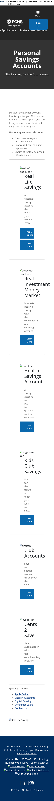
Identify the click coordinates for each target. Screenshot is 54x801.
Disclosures (41, 750)
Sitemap (38, 790)
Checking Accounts (25, 697)
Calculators (10, 750)
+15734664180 (28, 759)
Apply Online (30, 233)
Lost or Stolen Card (16, 746)
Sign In (38, 24)
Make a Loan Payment (33, 30)
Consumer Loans (24, 704)
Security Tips (26, 750)
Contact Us (21, 708)
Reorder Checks (37, 746)
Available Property (27, 753)
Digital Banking (23, 701)
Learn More (30, 246)
